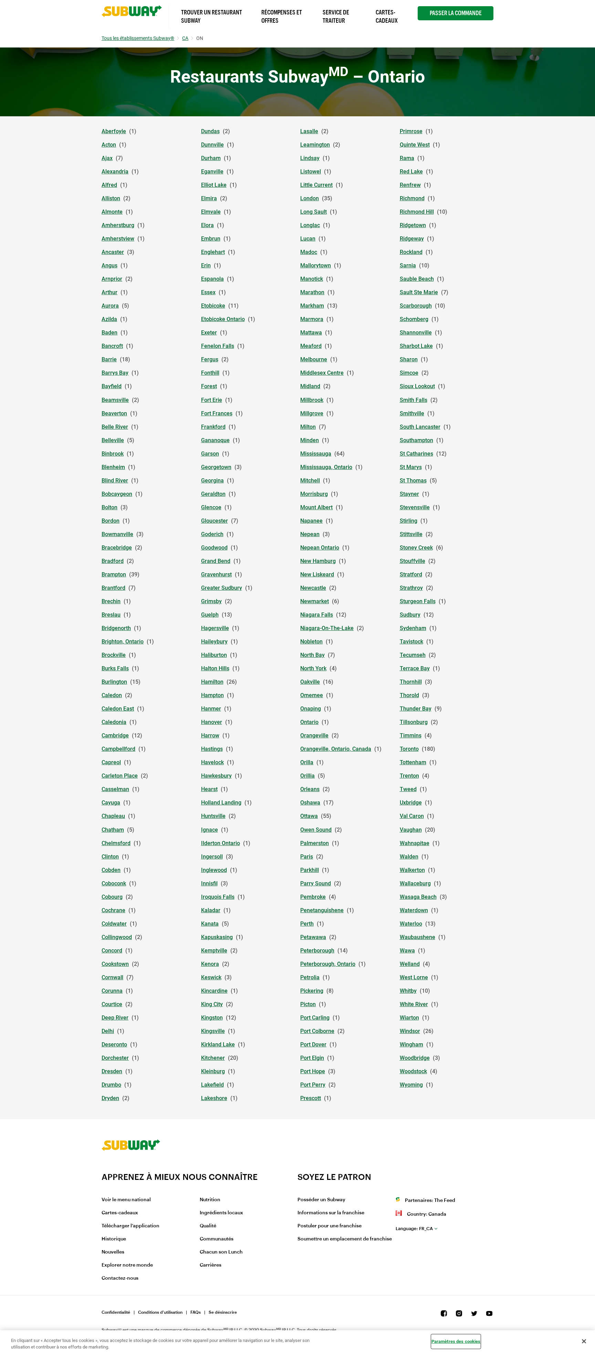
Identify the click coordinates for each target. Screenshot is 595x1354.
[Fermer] (584, 1341)
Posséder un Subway (321, 1199)
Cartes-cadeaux (120, 1213)
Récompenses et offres (281, 16)
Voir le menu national (126, 1199)
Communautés (216, 1239)
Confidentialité (116, 1312)
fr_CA (414, 1228)
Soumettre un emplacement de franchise (345, 1239)
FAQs (195, 1312)
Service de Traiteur (336, 16)
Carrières (210, 1265)
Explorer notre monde (127, 1265)
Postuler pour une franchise (330, 1226)
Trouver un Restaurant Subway (211, 16)
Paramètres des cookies (456, 1341)
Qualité (208, 1226)
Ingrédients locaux (221, 1213)
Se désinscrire (223, 1312)
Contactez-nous (120, 1278)
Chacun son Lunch (221, 1252)
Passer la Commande (456, 13)
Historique (114, 1239)
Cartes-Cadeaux (387, 16)
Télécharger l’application (130, 1226)
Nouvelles (113, 1252)
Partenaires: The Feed (430, 1200)
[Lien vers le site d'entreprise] (131, 1167)
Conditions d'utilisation (160, 1312)
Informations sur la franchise (331, 1213)
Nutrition (210, 1199)
